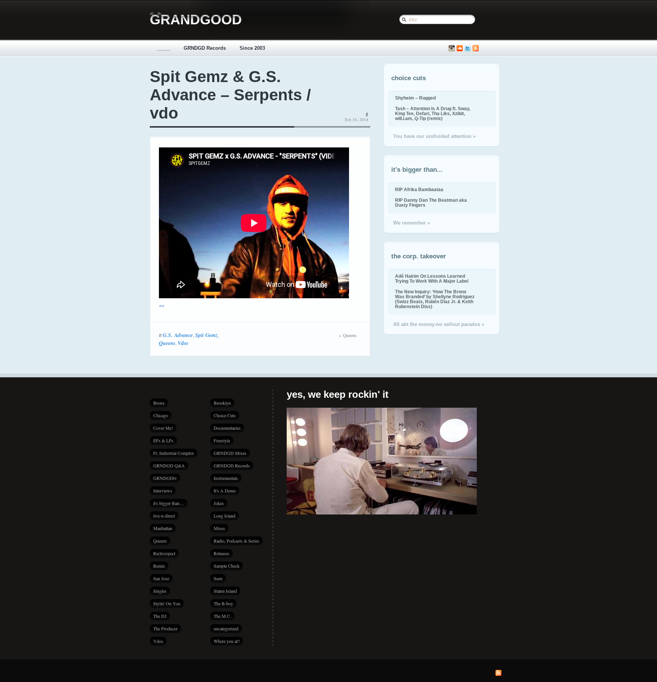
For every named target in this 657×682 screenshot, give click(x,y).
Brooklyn (222, 403)
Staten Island (225, 591)
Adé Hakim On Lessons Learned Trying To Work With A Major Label (431, 278)
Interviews (162, 490)
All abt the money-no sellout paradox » (438, 324)
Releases (221, 553)
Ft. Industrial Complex (173, 453)
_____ (163, 48)
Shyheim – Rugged (415, 97)
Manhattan (162, 528)
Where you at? (227, 641)
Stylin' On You (166, 603)
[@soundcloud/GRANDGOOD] (460, 48)
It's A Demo (225, 490)
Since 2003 (252, 48)
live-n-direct (164, 516)
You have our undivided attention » (434, 136)
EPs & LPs (163, 440)
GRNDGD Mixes (230, 453)
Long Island (224, 516)
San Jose (161, 578)
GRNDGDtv (165, 478)
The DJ (160, 616)
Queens (167, 343)
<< (161, 306)
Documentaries (227, 428)
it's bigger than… (168, 503)
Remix (159, 566)
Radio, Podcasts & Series (236, 541)
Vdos (183, 343)
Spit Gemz (206, 335)
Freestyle (222, 440)
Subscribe (476, 48)
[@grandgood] (468, 48)
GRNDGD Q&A (169, 465)
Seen (218, 578)
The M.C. (222, 616)
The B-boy (223, 603)
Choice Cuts (225, 415)
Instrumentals (226, 478)
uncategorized (226, 628)
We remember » (411, 223)
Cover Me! (163, 428)
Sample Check (227, 566)
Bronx (159, 403)
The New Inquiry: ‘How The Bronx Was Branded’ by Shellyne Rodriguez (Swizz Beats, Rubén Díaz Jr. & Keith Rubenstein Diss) (434, 299)
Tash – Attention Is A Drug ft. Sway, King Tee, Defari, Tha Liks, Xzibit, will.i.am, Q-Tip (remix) (432, 113)
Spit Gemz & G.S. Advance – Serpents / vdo (230, 95)
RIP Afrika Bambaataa (419, 189)
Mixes (219, 528)
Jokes (219, 503)
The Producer (165, 628)
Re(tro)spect (164, 553)
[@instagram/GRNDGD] (452, 48)
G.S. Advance (178, 335)
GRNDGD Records (205, 48)
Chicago (160, 415)
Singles (160, 591)
